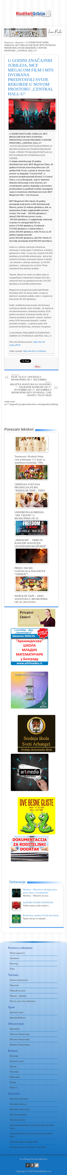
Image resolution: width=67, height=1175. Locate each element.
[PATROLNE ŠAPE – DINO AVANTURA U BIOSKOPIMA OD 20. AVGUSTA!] (31, 591)
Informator (15, 1029)
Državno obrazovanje (20, 1034)
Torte (12, 969)
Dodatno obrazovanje (20, 1044)
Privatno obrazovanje (20, 1039)
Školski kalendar (17, 1120)
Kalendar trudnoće (18, 1104)
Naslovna (8, 42)
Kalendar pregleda (18, 1114)
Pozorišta (14, 1071)
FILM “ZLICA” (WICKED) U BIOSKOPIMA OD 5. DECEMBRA (29, 377)
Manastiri (14, 985)
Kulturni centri (17, 1061)
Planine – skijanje (18, 996)
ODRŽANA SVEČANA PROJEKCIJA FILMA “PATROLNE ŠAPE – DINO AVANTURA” (30, 489)
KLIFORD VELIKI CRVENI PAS (38, 902)
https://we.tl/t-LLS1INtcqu (34, 351)
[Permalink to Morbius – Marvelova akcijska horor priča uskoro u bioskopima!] (16, 897)
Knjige (13, 1082)
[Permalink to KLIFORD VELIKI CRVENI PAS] (16, 910)
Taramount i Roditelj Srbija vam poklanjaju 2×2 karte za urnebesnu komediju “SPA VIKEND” (30, 461)
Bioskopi (14, 1056)
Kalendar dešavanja (19, 1098)
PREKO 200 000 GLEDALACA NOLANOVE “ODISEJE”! (30, 571)
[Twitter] (37, 1165)
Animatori (14, 958)
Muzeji (13, 1066)
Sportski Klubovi (18, 1017)
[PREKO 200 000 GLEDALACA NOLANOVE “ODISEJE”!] (31, 563)
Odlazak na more (17, 990)
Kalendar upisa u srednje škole (24, 1141)
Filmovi (13, 1087)
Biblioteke (15, 1077)
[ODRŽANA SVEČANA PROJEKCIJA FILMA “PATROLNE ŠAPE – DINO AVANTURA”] (31, 479)
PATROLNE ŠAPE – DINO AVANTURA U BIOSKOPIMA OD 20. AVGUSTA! (31, 598)
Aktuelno (19, 42)
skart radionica (40, 1159)
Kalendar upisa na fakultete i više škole (28, 1147)
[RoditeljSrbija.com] (33, 15)
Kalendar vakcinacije (20, 1109)
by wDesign (25, 1159)
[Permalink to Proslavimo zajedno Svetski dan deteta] (16, 922)
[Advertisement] (35, 414)
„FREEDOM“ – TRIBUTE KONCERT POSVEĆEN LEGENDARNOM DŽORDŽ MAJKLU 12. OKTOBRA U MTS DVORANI (30, 546)
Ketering (14, 963)
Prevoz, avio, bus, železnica (22, 1001)
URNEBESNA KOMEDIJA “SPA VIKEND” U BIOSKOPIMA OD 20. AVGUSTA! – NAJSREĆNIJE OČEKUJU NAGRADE (31, 518)
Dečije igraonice (17, 953)
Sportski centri (16, 1012)
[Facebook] (32, 1165)
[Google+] (28, 1165)
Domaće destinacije (19, 980)
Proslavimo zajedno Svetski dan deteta (41, 915)
